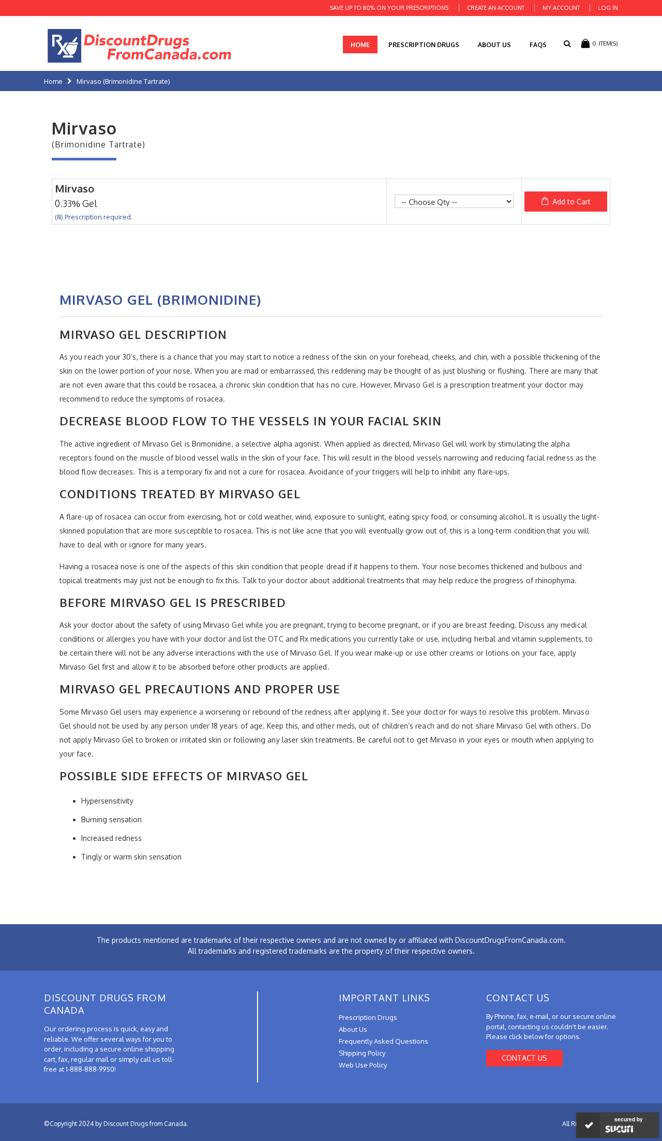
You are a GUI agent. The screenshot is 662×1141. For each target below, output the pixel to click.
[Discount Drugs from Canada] (139, 46)
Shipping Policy (362, 1053)
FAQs (538, 45)
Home (53, 81)
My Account (561, 7)
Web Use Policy (363, 1065)
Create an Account (495, 7)
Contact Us (524, 1058)
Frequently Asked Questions (383, 1041)
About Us (494, 45)
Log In (608, 7)
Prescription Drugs (423, 45)
